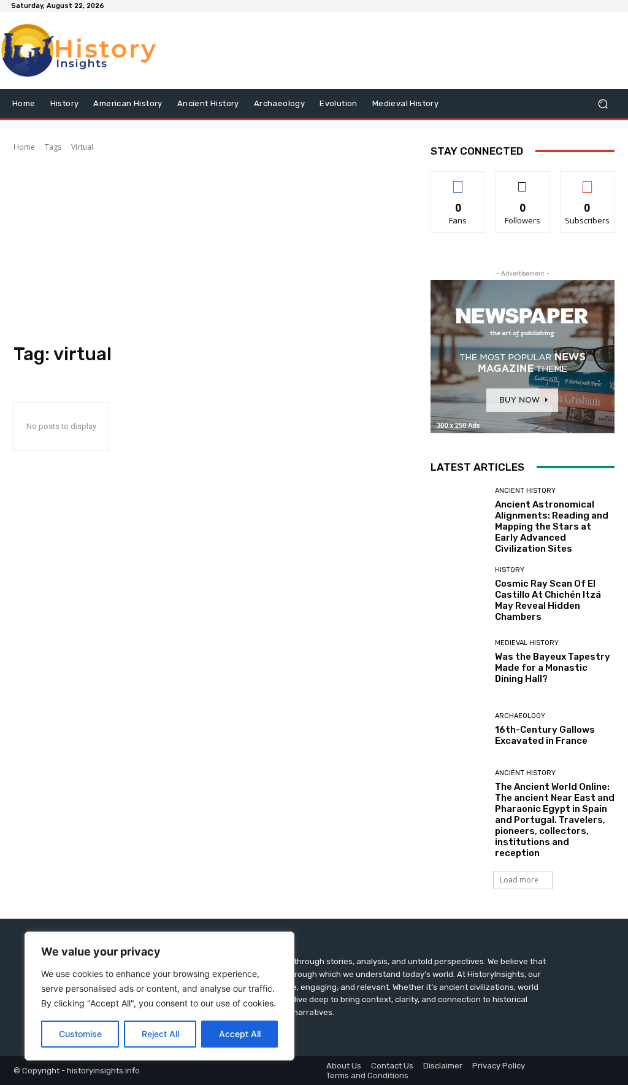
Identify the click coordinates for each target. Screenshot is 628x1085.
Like (458, 180)
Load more (519, 880)
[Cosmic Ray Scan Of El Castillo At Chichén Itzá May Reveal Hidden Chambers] (458, 594)
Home (24, 147)
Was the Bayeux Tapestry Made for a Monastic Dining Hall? (552, 667)
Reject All (160, 1034)
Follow (522, 180)
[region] (159, 996)
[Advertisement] (209, 248)
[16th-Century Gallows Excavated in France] (458, 729)
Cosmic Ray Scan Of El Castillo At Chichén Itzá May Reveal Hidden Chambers (548, 600)
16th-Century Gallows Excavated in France (545, 735)
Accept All (240, 1034)
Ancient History (525, 490)
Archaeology (520, 715)
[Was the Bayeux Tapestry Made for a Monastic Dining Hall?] (458, 662)
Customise (80, 1034)
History (509, 569)
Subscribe (588, 180)
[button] (602, 104)
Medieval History (527, 642)
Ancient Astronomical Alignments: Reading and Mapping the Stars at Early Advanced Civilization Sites (551, 526)
